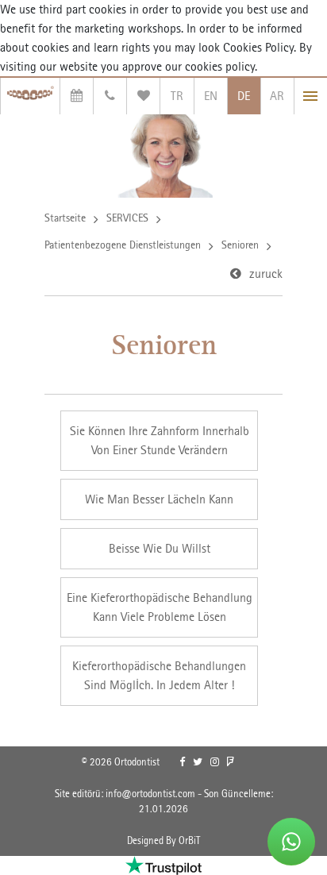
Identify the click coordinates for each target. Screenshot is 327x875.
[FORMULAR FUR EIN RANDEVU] (76, 96)
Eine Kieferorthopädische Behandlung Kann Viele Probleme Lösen (159, 607)
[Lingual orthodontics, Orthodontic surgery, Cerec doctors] (30, 96)
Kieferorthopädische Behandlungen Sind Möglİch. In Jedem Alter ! (159, 675)
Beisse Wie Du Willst (159, 548)
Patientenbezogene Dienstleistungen (122, 244)
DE (243, 95)
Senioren (240, 244)
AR (277, 95)
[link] (182, 762)
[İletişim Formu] (110, 96)
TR (177, 95)
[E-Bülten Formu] (143, 96)
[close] (310, 96)
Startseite (65, 217)
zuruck (266, 273)
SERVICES (127, 217)
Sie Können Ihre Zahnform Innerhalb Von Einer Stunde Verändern (159, 440)
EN (210, 95)
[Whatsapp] (291, 841)
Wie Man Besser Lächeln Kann (159, 499)
